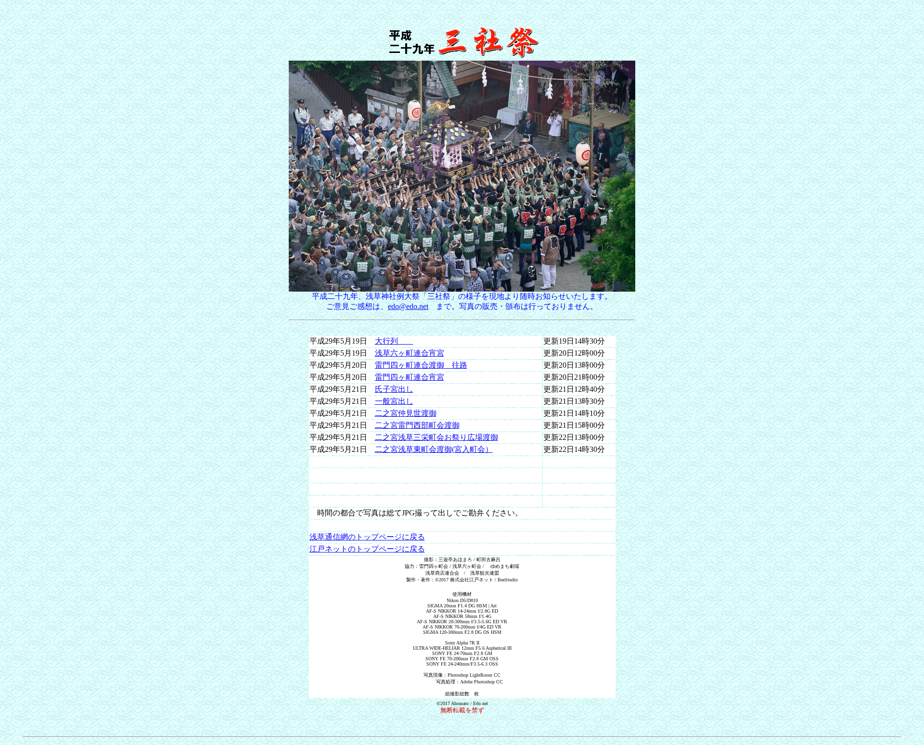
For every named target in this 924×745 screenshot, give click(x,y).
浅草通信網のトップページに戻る (367, 537)
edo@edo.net (408, 306)
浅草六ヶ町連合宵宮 (409, 353)
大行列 (394, 341)
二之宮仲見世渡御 (405, 413)
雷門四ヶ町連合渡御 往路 (421, 365)
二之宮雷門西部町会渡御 (417, 425)
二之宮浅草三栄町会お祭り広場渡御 (436, 437)
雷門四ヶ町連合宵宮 (409, 377)
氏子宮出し (394, 389)
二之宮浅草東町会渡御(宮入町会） (434, 449)
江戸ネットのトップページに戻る (367, 549)
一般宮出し (394, 401)
